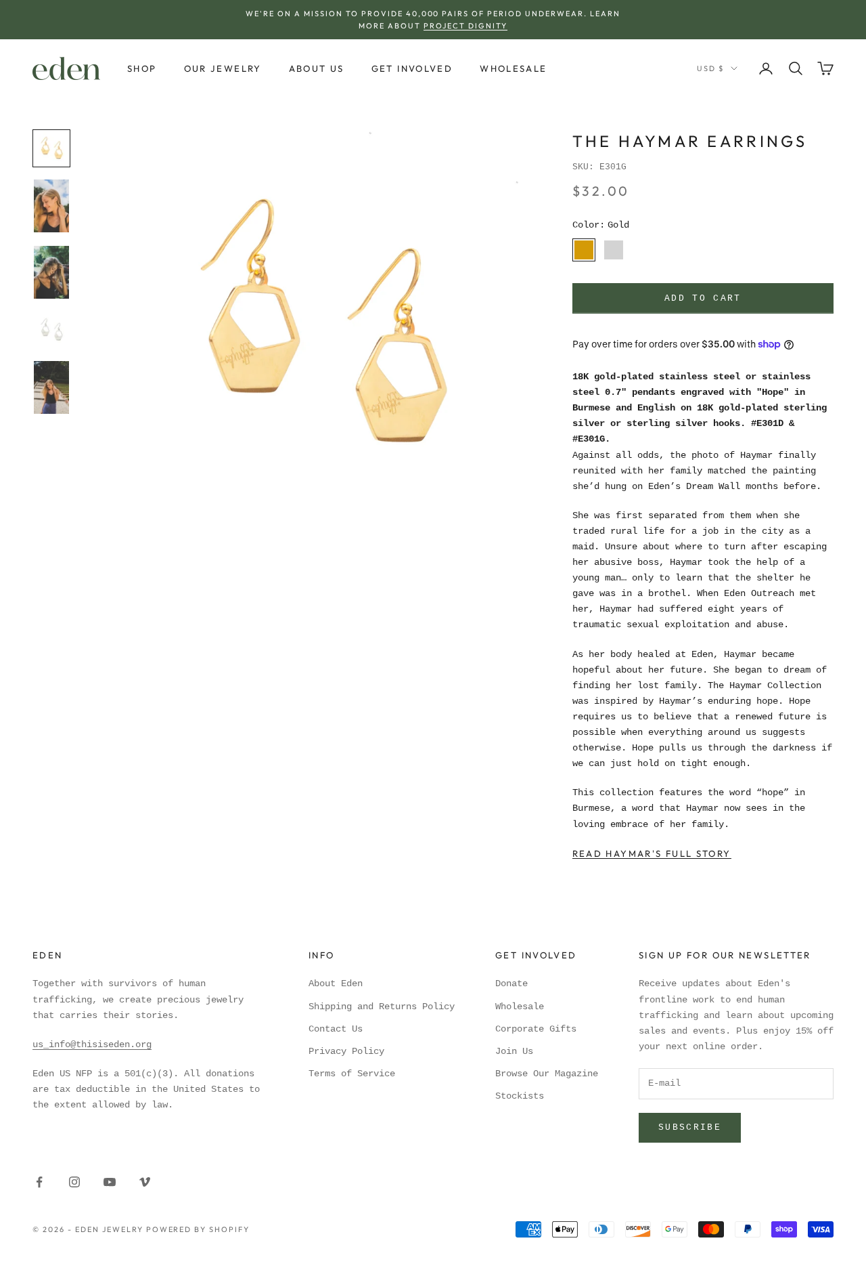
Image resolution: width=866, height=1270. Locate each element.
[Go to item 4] (51, 330)
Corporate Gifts (535, 1028)
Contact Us (336, 1028)
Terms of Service (352, 1073)
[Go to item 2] (51, 206)
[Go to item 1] (51, 148)
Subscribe (689, 1127)
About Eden (336, 983)
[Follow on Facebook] (39, 1182)
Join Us (514, 1051)
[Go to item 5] (51, 387)
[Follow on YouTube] (109, 1182)
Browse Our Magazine (546, 1073)
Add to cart (703, 298)
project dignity (465, 25)
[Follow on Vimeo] (145, 1182)
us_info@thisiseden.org (92, 1044)
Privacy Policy (346, 1051)
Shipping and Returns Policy (382, 1006)
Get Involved (412, 68)
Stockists (519, 1096)
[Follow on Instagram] (74, 1182)
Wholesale (513, 68)
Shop (142, 68)
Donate (511, 983)
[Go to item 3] (51, 272)
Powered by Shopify (198, 1229)
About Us (316, 68)
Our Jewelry (223, 68)
